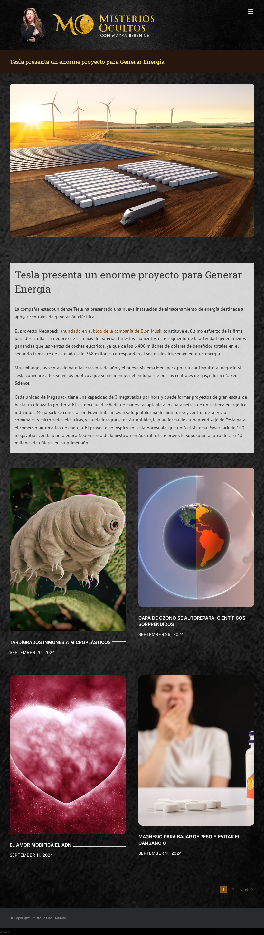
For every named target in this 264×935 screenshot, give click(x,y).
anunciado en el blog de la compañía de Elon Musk (110, 331)
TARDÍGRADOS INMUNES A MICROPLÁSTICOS (60, 642)
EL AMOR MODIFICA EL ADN (40, 845)
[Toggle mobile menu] (251, 11)
